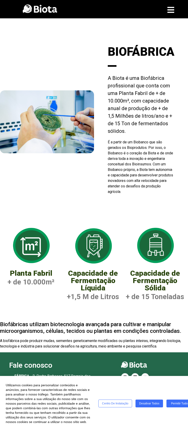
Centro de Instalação (115, 403)
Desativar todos (149, 403)
